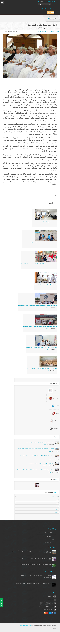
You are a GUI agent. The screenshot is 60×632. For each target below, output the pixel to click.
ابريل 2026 (55, 509)
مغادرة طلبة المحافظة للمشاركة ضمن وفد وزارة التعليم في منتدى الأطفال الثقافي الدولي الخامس (39, 263)
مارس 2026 (55, 512)
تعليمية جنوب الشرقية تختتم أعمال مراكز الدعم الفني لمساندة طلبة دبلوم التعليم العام (41, 347)
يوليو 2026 (55, 500)
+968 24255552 (50, 600)
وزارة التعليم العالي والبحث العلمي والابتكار (45, 532)
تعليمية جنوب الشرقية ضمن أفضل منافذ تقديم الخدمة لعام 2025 (45, 284)
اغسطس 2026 (55, 496)
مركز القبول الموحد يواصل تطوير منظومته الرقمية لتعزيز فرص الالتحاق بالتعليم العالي (34, 558)
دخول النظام (50, 12)
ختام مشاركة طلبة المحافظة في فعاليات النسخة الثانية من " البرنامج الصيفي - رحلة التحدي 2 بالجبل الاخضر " (37, 305)
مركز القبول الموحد (50, 536)
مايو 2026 (56, 506)
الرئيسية (57, 31)
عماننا (53, 539)
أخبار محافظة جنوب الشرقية (43, 31)
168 (49, 459)
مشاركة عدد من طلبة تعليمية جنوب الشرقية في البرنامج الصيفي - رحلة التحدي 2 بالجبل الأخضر (40, 326)
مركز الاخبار (52, 31)
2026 (47, 265)
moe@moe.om (50, 1)
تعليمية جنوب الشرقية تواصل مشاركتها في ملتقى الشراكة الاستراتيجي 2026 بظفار (42, 368)
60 (49, 451)
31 (44, 444)
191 (44, 465)
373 (49, 472)
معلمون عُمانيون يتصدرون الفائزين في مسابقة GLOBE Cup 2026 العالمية (36, 564)
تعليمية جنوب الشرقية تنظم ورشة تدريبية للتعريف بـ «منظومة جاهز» (44, 220)
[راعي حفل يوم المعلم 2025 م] (37, 485)
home (54, 628)
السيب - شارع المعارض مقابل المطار (45, 606)
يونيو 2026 (55, 503)
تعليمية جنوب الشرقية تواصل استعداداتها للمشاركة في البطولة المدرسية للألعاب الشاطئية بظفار (39, 242)
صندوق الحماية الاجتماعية (49, 542)
